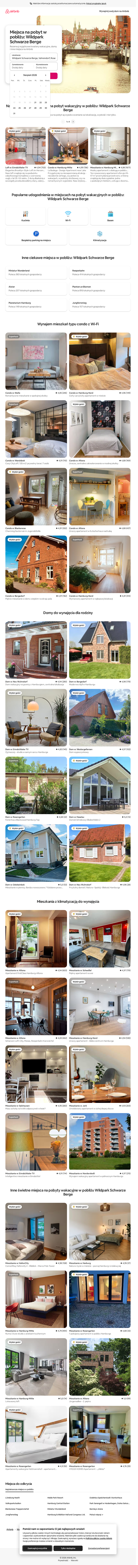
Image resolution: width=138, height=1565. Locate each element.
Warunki (74, 1560)
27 (30, 108)
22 (40, 102)
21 (35, 102)
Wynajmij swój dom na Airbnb (114, 11)
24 (14, 108)
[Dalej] (73, 122)
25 (19, 108)
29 (40, 108)
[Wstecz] (63, 122)
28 (35, 108)
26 (25, 108)
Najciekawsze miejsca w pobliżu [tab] (19, 1489)
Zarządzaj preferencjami (98, 1548)
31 (14, 113)
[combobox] (33, 58)
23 (46, 102)
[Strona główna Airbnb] (12, 11)
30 (46, 108)
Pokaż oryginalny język (96, 3)
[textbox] (22, 67)
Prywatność (63, 1560)
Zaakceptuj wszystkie (37, 1548)
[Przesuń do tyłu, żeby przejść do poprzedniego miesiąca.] (14, 75)
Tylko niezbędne (68, 1548)
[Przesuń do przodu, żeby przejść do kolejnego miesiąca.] (45, 75)
